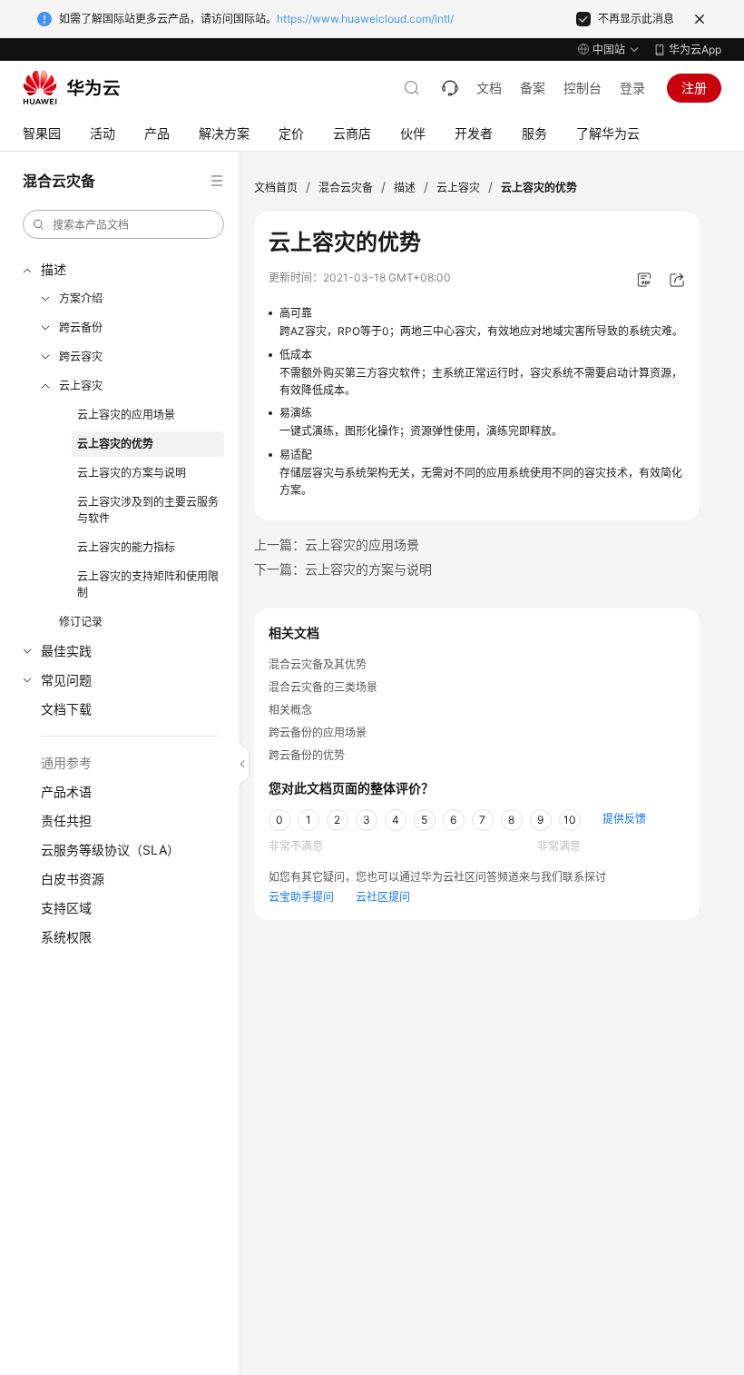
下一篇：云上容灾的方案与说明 (343, 569)
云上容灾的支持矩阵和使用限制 (148, 584)
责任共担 (66, 820)
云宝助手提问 (301, 897)
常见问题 (66, 680)
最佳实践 (66, 650)
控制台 (582, 87)
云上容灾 (81, 385)
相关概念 (290, 710)
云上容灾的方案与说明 (131, 473)
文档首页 (276, 187)
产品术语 (66, 791)
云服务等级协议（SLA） (110, 849)
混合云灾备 (345, 187)
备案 (532, 87)
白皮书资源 (72, 878)
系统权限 (66, 937)
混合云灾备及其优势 (318, 664)
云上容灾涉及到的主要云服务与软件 (148, 510)
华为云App (695, 49)
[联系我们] (450, 88)
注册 (694, 87)
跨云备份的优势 (307, 755)
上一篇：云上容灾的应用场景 (336, 544)
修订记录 (81, 621)
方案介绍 (81, 298)
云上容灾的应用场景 (126, 414)
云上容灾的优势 (115, 443)
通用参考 (66, 762)
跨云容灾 (81, 356)
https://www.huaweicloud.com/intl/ (365, 18)
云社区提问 (383, 897)
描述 (53, 269)
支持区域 (66, 907)
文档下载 (66, 709)
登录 (632, 87)
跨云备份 (81, 327)
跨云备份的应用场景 (318, 732)
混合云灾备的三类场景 (323, 687)
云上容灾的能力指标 (126, 547)
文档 (489, 87)
